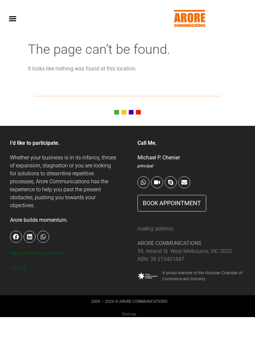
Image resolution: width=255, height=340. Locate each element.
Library (18, 268)
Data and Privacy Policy (37, 253)
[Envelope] (184, 182)
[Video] (157, 182)
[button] (13, 19)
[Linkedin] (30, 237)
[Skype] (171, 182)
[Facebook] (16, 237)
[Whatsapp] (143, 182)
